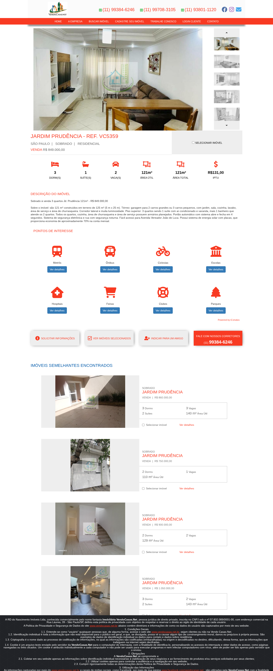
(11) (218, 340)
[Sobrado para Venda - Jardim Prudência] (90, 401)
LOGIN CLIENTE (192, 21)
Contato (213, 21)
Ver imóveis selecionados (111, 338)
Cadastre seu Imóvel (129, 21)
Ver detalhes (57, 269)
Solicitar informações (57, 338)
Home (58, 21)
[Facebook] (224, 9)
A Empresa (75, 21)
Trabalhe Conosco (163, 21)
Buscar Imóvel (99, 21)
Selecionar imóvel (155, 424)
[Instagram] (231, 9)
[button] (227, 32)
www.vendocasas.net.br (104, 625)
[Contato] (238, 9)
